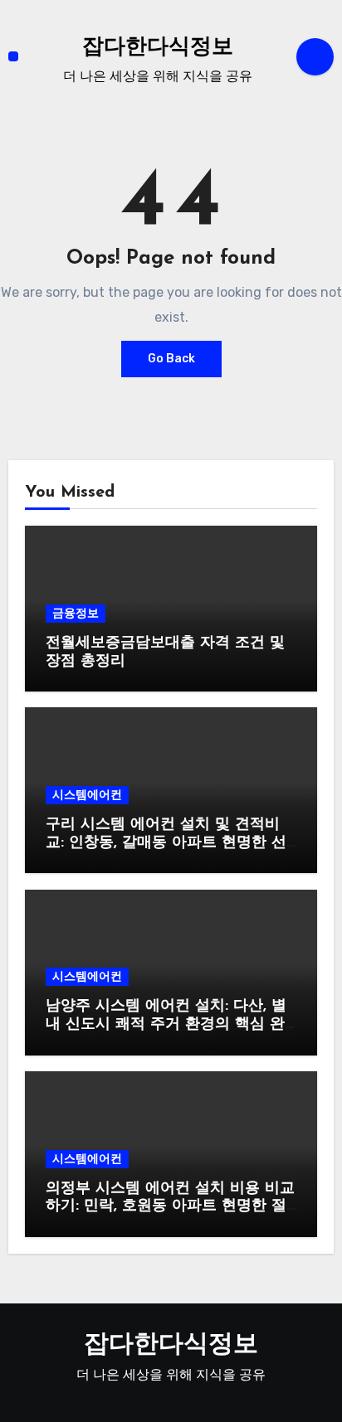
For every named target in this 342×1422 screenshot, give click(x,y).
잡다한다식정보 (157, 47)
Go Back (171, 359)
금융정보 (75, 613)
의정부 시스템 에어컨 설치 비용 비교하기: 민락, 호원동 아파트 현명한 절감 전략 (170, 1207)
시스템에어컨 (87, 795)
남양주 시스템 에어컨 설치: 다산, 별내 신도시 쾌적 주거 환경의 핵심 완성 (166, 1024)
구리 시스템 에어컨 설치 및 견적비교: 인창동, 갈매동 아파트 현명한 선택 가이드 (166, 843)
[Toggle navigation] (13, 56)
